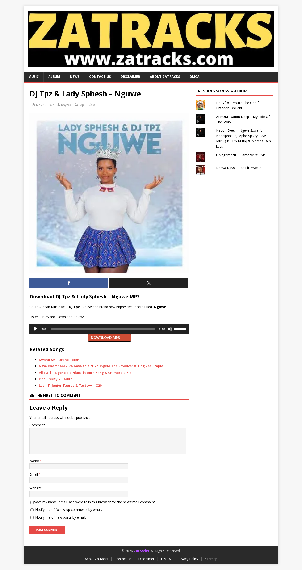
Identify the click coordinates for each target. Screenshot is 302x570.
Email (34, 474)
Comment (37, 425)
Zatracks (141, 551)
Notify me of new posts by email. (60, 517)
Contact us (100, 76)
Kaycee (66, 105)
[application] (109, 329)
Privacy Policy (187, 559)
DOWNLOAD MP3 (105, 337)
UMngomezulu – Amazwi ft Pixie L (242, 155)
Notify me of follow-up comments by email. (68, 509)
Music (33, 76)
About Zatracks (165, 76)
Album (54, 76)
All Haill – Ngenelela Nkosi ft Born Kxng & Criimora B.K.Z (85, 372)
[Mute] (170, 329)
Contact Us (123, 559)
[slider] (180, 328)
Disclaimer (130, 76)
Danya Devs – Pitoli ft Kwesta (239, 167)
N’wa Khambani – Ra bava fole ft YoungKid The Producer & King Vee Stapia (101, 366)
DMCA (195, 76)
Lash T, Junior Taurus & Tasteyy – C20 (70, 385)
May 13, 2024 (45, 105)
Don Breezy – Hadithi (56, 379)
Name (34, 460)
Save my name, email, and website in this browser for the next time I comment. (95, 502)
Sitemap (211, 559)
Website (35, 488)
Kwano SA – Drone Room (59, 359)
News (75, 76)
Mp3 (83, 105)
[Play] (35, 329)
